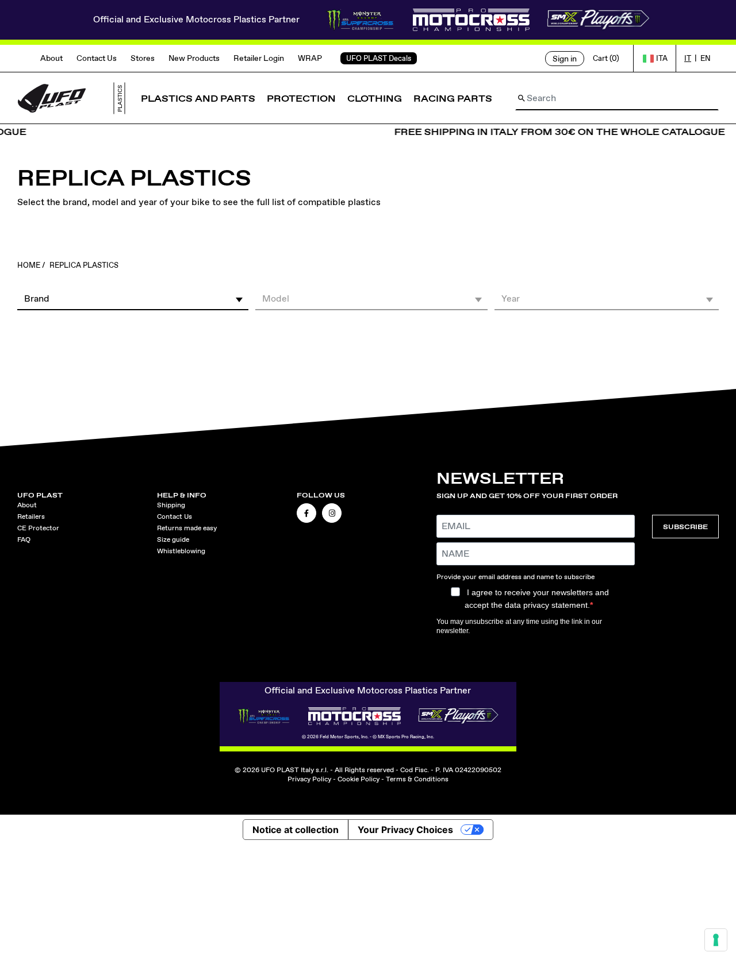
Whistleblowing (181, 551)
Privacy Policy (309, 779)
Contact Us (96, 58)
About (51, 58)
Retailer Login (258, 58)
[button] (132, 298)
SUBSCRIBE (685, 526)
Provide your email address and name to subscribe (515, 576)
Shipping (171, 505)
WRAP (310, 58)
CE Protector (38, 528)
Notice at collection (295, 829)
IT (687, 58)
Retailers (31, 516)
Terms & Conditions (417, 779)
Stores (143, 58)
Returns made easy (187, 528)
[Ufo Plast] (51, 97)
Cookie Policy (358, 779)
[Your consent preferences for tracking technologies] (716, 940)
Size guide (173, 539)
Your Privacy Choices (405, 829)
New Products (194, 58)
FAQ (23, 539)
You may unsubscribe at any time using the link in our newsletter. (519, 626)
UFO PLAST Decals (378, 58)
